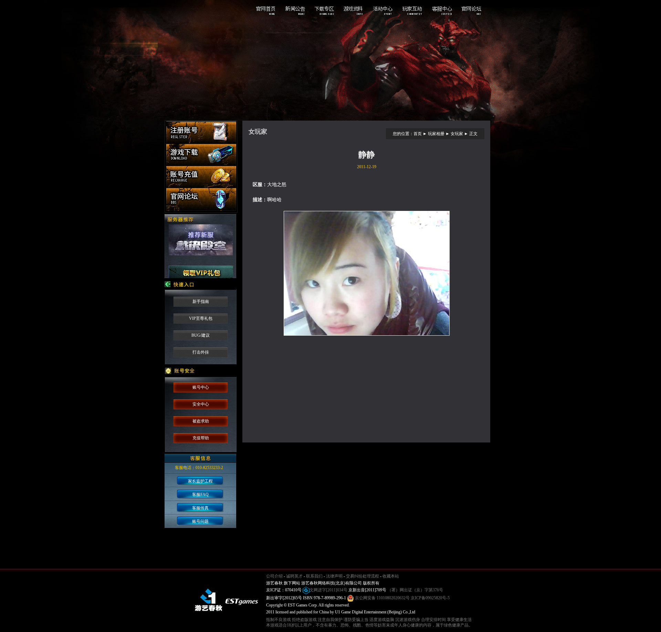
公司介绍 (274, 576)
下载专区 (326, 9)
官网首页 (270, 9)
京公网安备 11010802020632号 (382, 597)
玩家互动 (411, 9)
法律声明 (334, 576)
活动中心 (383, 9)
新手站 (261, 112)
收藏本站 (390, 576)
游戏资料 (354, 9)
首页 (417, 133)
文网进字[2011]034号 (328, 590)
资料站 (398, 112)
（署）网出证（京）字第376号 (415, 590)
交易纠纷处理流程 (362, 576)
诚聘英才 (294, 576)
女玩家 (457, 133)
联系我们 (314, 576)
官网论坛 (467, 9)
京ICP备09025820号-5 (430, 597)
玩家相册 (436, 133)
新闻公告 (298, 9)
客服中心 (439, 9)
